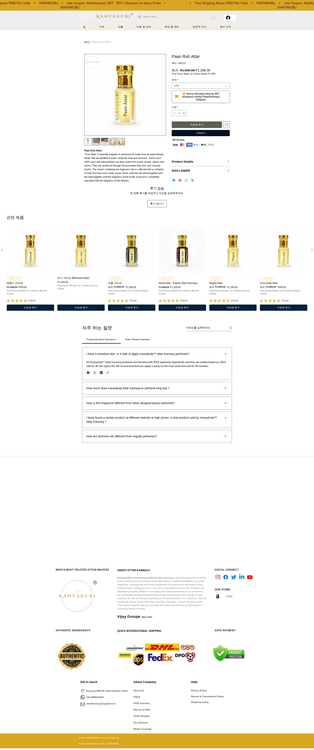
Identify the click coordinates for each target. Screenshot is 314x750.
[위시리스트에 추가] (226, 124)
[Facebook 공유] (174, 180)
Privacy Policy (199, 690)
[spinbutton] (179, 113)
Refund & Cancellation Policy (207, 696)
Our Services (140, 722)
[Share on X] (192, 180)
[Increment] (184, 113)
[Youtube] (250, 577)
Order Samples (141, 716)
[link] (21, 300)
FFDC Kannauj (141, 703)
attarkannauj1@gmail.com (100, 703)
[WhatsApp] (82, 697)
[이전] (2, 250)
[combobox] (201, 86)
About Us (138, 690)
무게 (175, 79)
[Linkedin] (242, 577)
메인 (86, 42)
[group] (157, 268)
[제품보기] (30, 250)
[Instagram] (218, 577)
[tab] (101, 339)
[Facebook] (226, 577)
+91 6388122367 (92, 697)
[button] (216, 17)
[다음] (312, 250)
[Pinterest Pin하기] (180, 180)
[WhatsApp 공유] (186, 180)
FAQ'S (136, 697)
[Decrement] (174, 113)
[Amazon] (218, 597)
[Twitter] (234, 577)
